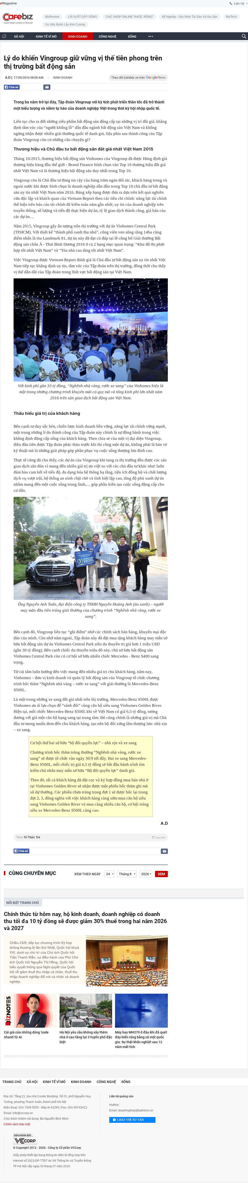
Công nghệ (106, 1082)
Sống (126, 1082)
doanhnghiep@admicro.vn (135, 1110)
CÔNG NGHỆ (107, 36)
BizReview (52, 16)
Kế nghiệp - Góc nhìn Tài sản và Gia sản (189, 16)
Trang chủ (11, 1082)
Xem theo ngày (87, 874)
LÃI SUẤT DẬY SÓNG (82, 16)
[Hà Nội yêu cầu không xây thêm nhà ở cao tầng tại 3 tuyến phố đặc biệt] (86, 1011)
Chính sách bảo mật (17, 1124)
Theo (90, 837)
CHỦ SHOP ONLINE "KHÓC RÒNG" (129, 16)
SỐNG (132, 36)
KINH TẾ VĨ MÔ (46, 36)
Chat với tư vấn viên (130, 1120)
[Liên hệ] (46, 87)
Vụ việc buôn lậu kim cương (65, 24)
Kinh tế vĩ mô (54, 1082)
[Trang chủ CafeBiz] (4, 36)
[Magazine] (8, 3)
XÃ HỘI (19, 36)
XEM (161, 874)
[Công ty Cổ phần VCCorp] (25, 1139)
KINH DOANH (77, 36)
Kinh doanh (62, 77)
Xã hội (32, 1082)
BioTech (231, 16)
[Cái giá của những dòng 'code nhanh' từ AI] (30, 1011)
